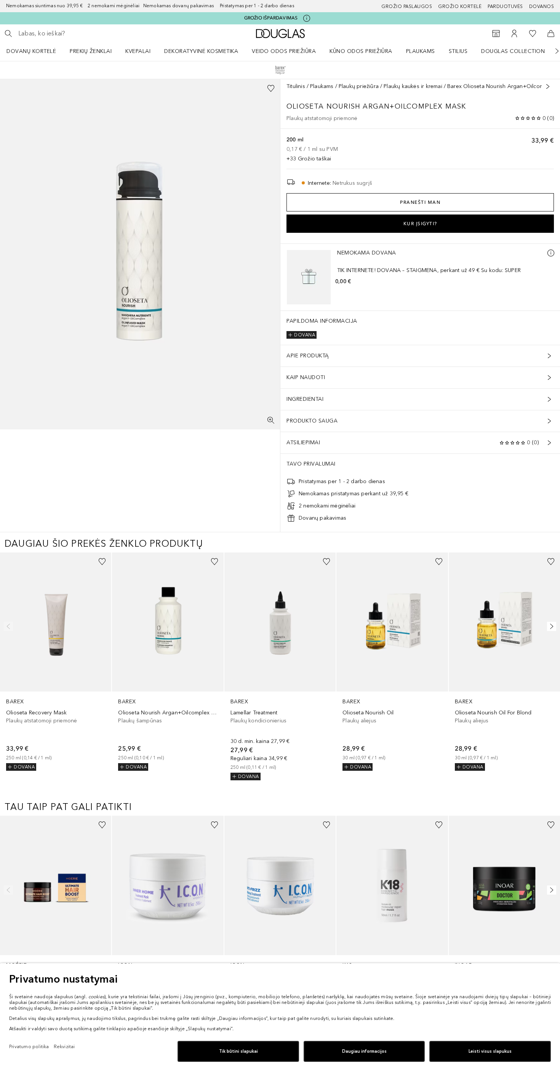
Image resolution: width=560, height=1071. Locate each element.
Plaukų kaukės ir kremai (413, 86)
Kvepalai (137, 51)
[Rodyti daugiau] (548, 86)
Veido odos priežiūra (284, 51)
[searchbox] (74, 33)
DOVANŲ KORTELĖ (31, 51)
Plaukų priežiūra (359, 86)
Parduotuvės (505, 6)
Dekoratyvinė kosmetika (201, 51)
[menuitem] (36, 51)
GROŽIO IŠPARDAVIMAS (271, 18)
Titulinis (295, 86)
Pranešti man (420, 202)
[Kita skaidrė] (551, 51)
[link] (55, 661)
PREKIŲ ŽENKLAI (91, 51)
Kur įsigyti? (420, 223)
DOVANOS (541, 6)
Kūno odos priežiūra (361, 51)
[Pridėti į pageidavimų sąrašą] (271, 88)
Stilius (458, 51)
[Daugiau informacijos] (551, 253)
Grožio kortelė (460, 6)
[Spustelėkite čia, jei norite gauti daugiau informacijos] (307, 18)
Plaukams (420, 51)
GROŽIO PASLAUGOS (406, 6)
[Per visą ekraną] (271, 420)
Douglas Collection (513, 51)
